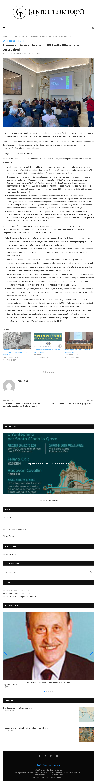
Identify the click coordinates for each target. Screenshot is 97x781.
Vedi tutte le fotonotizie (48, 500)
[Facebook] (39, 756)
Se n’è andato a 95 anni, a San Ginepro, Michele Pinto (48, 683)
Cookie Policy (42, 765)
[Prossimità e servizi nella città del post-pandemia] (86, 734)
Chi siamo (7, 517)
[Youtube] (57, 756)
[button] (5, 463)
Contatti (6, 523)
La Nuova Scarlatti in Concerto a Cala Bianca (48, 463)
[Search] (93, 28)
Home (5, 36)
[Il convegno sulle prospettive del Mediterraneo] (79, 340)
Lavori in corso (18, 36)
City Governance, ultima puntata (17, 708)
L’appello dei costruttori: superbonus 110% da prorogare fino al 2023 (16, 352)
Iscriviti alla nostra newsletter (14, 529)
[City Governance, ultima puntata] (86, 714)
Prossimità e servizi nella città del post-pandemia (25, 728)
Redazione (8, 53)
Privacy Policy (8, 536)
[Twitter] (45, 756)
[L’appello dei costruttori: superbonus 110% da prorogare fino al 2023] (17, 340)
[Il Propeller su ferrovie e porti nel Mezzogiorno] (48, 340)
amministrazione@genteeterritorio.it (21, 596)
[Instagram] (51, 756)
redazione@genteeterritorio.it (18, 593)
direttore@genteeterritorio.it (17, 590)
